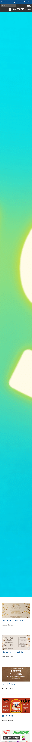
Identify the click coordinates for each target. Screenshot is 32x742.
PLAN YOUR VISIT (11, 738)
